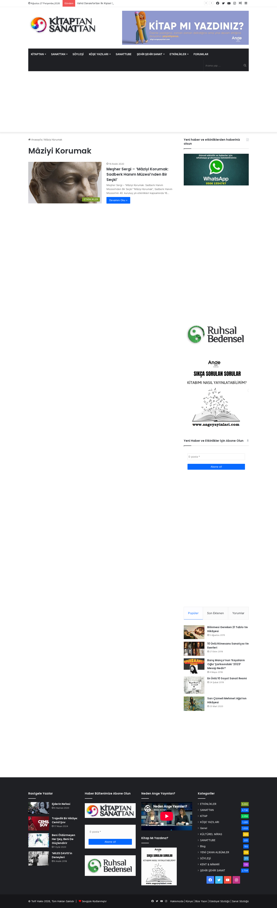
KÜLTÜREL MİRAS (211, 834)
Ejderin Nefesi (61, 804)
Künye (189, 901)
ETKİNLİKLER (178, 54)
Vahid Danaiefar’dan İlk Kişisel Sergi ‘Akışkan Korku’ (106, 3)
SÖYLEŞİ (78, 54)
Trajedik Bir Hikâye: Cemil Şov (65, 820)
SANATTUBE (124, 54)
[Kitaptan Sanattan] (63, 25)
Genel (203, 828)
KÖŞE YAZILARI (98, 54)
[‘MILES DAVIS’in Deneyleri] (38, 858)
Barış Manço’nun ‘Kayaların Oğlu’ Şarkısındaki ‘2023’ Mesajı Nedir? (226, 664)
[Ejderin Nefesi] (38, 808)
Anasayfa (36, 139)
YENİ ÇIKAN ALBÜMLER (214, 852)
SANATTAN (58, 54)
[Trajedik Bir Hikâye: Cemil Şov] (38, 823)
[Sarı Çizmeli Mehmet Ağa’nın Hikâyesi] (194, 703)
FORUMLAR (201, 54)
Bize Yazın (201, 901)
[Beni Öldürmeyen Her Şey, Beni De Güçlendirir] (38, 840)
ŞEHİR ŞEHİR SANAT (149, 54)
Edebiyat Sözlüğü (219, 901)
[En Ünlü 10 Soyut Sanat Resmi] (194, 685)
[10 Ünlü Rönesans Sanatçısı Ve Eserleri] (194, 649)
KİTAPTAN (37, 54)
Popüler (193, 613)
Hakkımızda (176, 901)
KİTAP (203, 816)
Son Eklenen (215, 613)
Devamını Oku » (118, 200)
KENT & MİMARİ (210, 864)
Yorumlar (238, 613)
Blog (202, 846)
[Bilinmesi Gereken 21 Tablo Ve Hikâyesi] (194, 632)
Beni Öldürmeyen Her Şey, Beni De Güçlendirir (63, 839)
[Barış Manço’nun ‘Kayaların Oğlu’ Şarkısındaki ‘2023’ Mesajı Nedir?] (194, 666)
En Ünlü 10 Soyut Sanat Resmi (227, 678)
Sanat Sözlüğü (240, 901)
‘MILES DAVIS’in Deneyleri (62, 855)
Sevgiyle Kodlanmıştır (94, 901)
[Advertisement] (138, 101)
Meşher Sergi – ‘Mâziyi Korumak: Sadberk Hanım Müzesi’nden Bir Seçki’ (137, 174)
